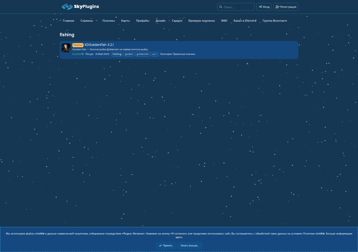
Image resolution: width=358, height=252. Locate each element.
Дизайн (161, 21)
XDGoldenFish (89, 45)
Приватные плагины (184, 54)
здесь (178, 237)
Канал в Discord (245, 21)
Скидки (177, 21)
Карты (125, 21)
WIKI (224, 21)
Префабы (142, 21)
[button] (88, 21)
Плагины (109, 21)
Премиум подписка (202, 21)
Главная (68, 21)
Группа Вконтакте (275, 21)
